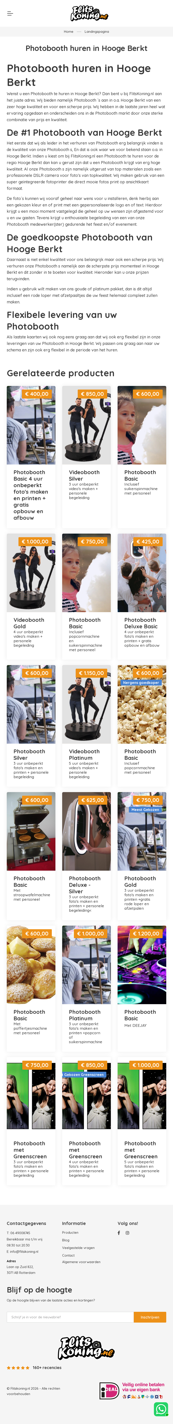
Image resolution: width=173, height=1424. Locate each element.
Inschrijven (150, 1317)
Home (68, 31)
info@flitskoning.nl (24, 1251)
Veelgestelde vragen (78, 1248)
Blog (65, 1240)
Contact (68, 1255)
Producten (70, 1232)
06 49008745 (20, 1233)
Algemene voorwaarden (81, 1262)
